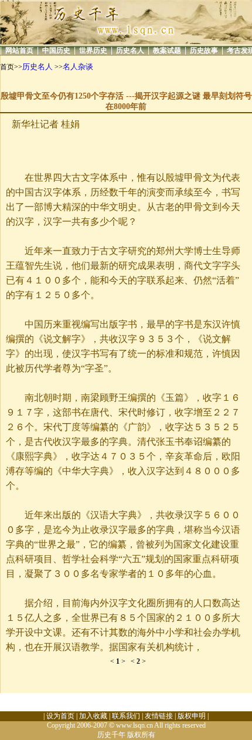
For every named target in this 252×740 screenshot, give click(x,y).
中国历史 (56, 50)
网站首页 (19, 50)
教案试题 (167, 50)
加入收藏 (93, 716)
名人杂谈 (78, 66)
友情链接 (159, 716)
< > (120, 661)
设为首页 (60, 716)
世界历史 (93, 50)
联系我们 (126, 716)
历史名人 (130, 50)
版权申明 (192, 716)
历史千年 (111, 735)
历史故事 (204, 50)
